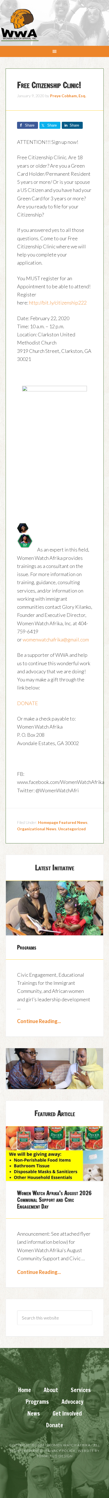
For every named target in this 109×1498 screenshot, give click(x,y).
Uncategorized (72, 828)
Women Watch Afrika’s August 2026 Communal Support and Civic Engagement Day (54, 1200)
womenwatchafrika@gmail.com (56, 639)
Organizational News (36, 828)
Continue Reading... (39, 1021)
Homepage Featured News (62, 822)
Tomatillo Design (55, 1456)
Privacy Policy (60, 1451)
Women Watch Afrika (19, 25)
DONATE (27, 703)
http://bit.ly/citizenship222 (58, 302)
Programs (26, 947)
